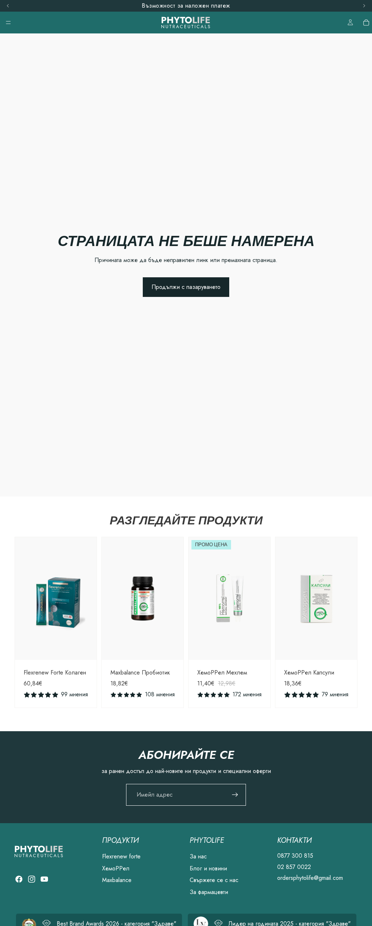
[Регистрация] (235, 794)
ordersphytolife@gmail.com (310, 878)
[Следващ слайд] (89, 599)
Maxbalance (117, 880)
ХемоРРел (115, 868)
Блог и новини (208, 868)
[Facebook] (19, 879)
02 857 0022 (294, 867)
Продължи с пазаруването (186, 287)
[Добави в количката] (85, 648)
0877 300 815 (295, 856)
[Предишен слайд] (23, 599)
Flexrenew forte (121, 857)
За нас (198, 857)
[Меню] (8, 22)
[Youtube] (44, 879)
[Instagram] (31, 879)
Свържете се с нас (214, 880)
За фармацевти (209, 892)
